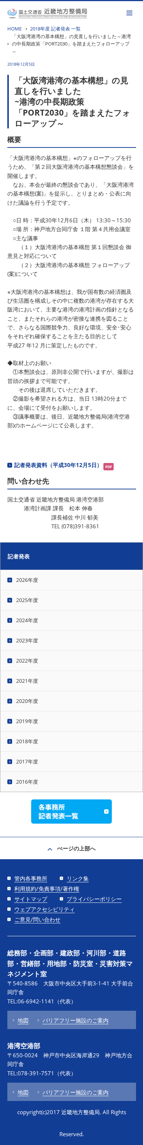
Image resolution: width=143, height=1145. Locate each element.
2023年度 (27, 640)
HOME (14, 28)
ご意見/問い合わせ (37, 919)
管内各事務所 (30, 878)
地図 (23, 1020)
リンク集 (78, 878)
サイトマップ (30, 898)
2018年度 (27, 741)
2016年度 (27, 781)
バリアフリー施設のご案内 (76, 1020)
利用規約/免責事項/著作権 (46, 888)
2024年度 (27, 620)
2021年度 (27, 680)
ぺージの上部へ (76, 848)
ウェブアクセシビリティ (44, 909)
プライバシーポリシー (94, 898)
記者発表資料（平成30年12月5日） (58, 464)
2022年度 (27, 660)
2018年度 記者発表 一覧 (55, 28)
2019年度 (27, 721)
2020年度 (27, 700)
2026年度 (27, 579)
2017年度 (27, 761)
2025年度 (27, 600)
